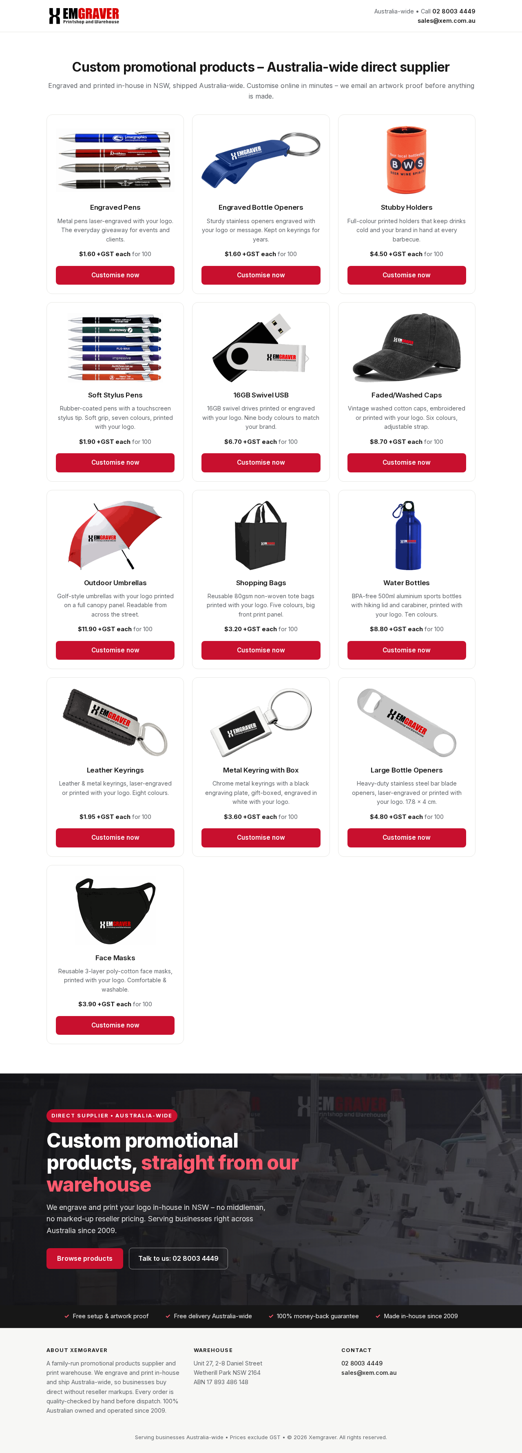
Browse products (85, 1258)
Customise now (115, 275)
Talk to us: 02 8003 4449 (178, 1258)
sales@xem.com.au (447, 20)
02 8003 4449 (454, 11)
